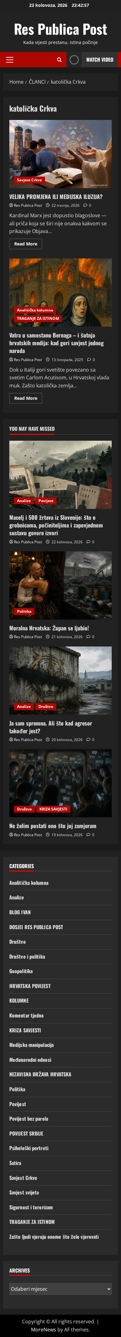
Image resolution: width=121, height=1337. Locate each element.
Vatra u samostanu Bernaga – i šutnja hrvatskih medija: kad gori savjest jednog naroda (60, 292)
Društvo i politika (27, 956)
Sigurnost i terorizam (31, 1207)
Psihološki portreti (28, 1148)
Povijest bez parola (28, 1118)
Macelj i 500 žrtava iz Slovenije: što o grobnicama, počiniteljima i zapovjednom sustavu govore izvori (56, 525)
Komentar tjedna (26, 1015)
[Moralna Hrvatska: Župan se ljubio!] (60, 585)
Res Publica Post (60, 29)
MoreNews (43, 1329)
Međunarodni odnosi (30, 1059)
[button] (9, 59)
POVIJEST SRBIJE (26, 1133)
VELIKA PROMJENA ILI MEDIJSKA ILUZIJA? (60, 154)
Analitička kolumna (35, 310)
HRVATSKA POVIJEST (30, 986)
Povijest (45, 500)
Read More (28, 244)
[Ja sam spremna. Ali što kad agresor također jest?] (60, 680)
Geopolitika (21, 971)
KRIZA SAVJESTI (53, 809)
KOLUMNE (19, 1000)
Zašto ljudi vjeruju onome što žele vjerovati (54, 1236)
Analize (24, 500)
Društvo (45, 706)
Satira (15, 1163)
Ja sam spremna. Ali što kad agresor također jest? (50, 727)
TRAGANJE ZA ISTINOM (38, 318)
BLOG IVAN (20, 912)
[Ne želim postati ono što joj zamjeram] (60, 783)
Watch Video (99, 59)
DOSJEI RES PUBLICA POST (36, 927)
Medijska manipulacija (31, 1044)
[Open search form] (59, 60)
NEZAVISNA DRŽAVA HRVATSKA (40, 1074)
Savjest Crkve (29, 180)
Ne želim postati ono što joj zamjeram (52, 826)
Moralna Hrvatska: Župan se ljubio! (49, 628)
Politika (24, 611)
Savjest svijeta (24, 1192)
